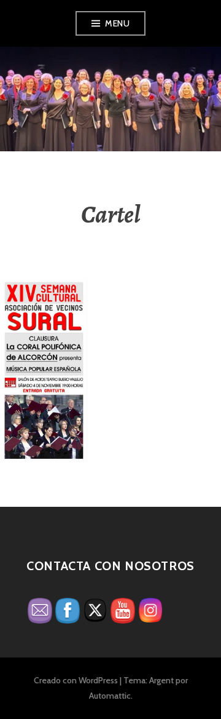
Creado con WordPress (76, 680)
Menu (117, 23)
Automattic (110, 695)
